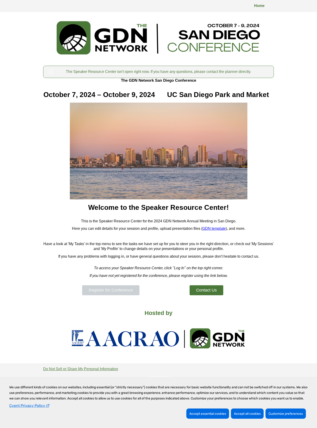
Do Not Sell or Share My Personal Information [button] (80, 369)
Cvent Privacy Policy (27, 405)
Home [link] (259, 6)
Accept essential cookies (207, 414)
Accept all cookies (247, 414)
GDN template (214, 228)
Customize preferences (285, 414)
